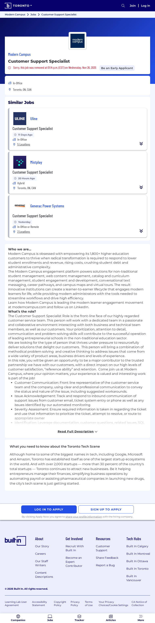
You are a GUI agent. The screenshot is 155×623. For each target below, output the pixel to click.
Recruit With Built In (75, 548)
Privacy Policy (75, 603)
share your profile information (84, 516)
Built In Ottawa (137, 561)
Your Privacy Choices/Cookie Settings (113, 603)
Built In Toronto (137, 568)
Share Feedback (107, 558)
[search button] (123, 5)
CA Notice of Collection (139, 603)
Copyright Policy (60, 603)
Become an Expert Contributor (74, 562)
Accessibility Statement (39, 603)
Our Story (42, 546)
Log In (145, 5)
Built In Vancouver (133, 578)
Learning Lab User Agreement (16, 603)
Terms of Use (89, 603)
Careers (40, 554)
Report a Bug (105, 565)
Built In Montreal (138, 554)
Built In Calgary (137, 546)
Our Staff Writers (41, 563)
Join (133, 5)
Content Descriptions (44, 575)
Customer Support (103, 548)
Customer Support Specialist (33, 128)
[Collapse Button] (141, 144)
